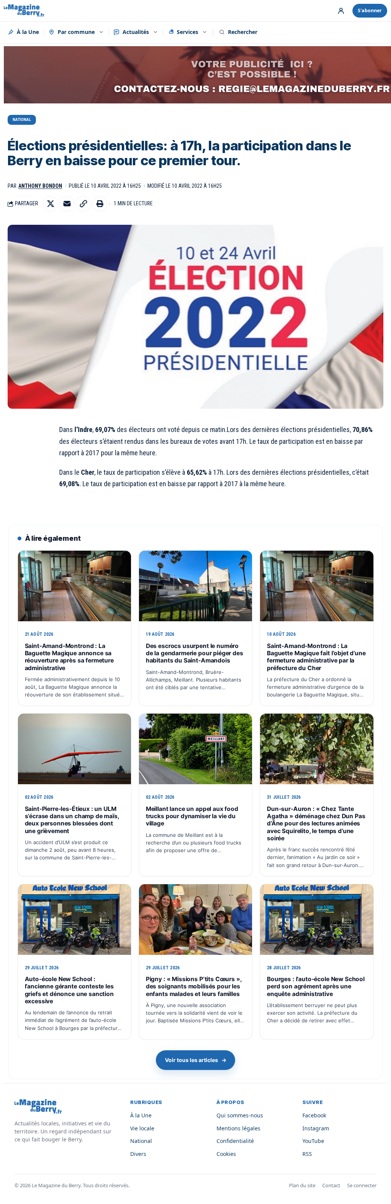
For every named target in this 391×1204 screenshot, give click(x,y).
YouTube (313, 1140)
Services (187, 31)
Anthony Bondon (40, 186)
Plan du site (302, 1185)
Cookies (226, 1153)
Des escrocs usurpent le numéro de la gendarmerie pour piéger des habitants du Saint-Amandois (194, 653)
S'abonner (370, 10)
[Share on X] (50, 203)
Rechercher (242, 31)
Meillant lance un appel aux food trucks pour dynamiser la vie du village (192, 816)
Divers (138, 1153)
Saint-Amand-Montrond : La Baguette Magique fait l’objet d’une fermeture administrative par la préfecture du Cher (316, 657)
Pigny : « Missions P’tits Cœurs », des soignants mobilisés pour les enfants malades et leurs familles (194, 986)
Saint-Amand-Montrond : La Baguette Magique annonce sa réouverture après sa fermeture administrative (69, 657)
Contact (331, 1185)
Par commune (76, 31)
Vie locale (142, 1128)
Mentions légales (238, 1128)
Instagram (315, 1128)
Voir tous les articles (195, 1060)
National (22, 119)
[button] (83, 203)
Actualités (136, 31)
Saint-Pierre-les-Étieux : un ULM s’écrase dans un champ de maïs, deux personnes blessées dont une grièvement (72, 820)
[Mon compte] (341, 10)
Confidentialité (235, 1140)
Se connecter (361, 1185)
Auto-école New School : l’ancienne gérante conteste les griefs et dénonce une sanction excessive (69, 990)
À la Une (28, 31)
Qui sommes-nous (240, 1115)
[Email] (66, 203)
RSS (307, 1153)
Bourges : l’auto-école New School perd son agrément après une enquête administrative (316, 986)
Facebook (314, 1115)
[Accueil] (24, 11)
